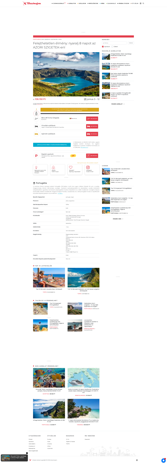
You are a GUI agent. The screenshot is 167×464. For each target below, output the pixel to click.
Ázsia (48, 441)
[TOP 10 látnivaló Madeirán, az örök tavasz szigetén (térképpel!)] (84, 287)
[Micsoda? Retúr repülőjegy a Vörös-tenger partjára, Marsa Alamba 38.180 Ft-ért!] (49, 387)
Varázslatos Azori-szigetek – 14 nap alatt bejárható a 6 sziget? (91, 305)
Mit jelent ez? (84, 147)
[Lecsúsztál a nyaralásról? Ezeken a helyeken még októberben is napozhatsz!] (75, 331)
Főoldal (30, 439)
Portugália (88, 308)
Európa (49, 439)
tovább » (60, 193)
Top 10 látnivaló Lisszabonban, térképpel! (49, 289)
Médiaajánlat (32, 448)
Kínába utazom (124, 3)
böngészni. (79, 110)
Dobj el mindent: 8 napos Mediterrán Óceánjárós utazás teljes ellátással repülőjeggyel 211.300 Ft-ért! (83, 391)
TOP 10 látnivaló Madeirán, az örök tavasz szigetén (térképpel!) (83, 289)
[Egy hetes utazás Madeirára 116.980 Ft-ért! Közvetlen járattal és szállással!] (106, 79)
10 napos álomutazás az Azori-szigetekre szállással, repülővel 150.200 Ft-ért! (120, 65)
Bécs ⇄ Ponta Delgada (50, 118)
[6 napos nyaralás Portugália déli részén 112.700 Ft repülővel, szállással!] (106, 98)
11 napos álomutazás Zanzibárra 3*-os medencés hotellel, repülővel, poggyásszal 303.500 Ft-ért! (83, 421)
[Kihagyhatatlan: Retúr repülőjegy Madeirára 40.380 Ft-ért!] (49, 418)
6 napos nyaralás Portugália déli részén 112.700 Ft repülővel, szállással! (121, 94)
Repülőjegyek (93, 3)
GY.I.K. (67, 439)
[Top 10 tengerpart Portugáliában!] (40, 314)
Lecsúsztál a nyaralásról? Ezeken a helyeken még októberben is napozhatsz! (91, 323)
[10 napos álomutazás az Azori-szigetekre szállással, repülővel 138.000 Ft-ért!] (106, 88)
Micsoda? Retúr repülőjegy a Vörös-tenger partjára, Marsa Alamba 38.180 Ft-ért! (49, 390)
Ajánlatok (72, 3)
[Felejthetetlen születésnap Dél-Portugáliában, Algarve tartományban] (40, 331)
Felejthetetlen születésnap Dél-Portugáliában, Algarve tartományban (57, 322)
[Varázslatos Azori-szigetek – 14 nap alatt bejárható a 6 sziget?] (75, 314)
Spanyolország (89, 328)
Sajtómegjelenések (33, 450)
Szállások (82, 3)
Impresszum (32, 446)
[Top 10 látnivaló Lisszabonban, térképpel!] (49, 287)
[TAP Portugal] (73, 120)
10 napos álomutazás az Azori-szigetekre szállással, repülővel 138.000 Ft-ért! (120, 84)
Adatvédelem (32, 443)
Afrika (48, 446)
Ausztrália (50, 448)
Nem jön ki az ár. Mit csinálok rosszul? (87, 162)
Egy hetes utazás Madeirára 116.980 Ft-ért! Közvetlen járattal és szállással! (122, 75)
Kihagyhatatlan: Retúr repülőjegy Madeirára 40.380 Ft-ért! (49, 421)
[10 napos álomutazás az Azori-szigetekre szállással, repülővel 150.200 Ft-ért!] (106, 69)
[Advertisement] (83, 20)
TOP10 (45, 292)
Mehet (131, 43)
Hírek (102, 3)
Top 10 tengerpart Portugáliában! (55, 304)
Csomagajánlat (59, 3)
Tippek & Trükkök (70, 441)
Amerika (49, 443)
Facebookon (39, 104)
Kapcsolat (87, 439)
